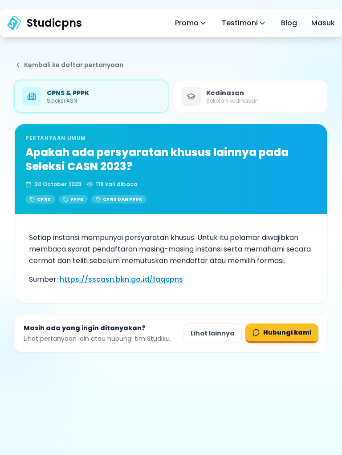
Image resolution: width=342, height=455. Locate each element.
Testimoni (240, 23)
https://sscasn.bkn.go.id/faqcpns (121, 279)
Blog (289, 23)
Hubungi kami (287, 332)
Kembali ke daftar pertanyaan (73, 64)
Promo (187, 23)
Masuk (323, 23)
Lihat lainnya (212, 333)
